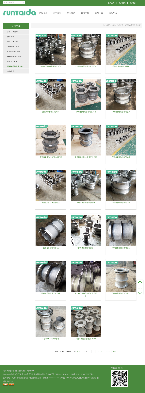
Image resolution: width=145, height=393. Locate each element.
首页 (113, 25)
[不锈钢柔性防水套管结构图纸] (51, 155)
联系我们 (133, 3)
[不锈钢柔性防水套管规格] (121, 155)
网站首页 (43, 13)
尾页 (115, 351)
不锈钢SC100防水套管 (50, 339)
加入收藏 (122, 3)
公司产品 (85, 13)
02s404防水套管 (13, 51)
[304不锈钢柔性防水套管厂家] (86, 64)
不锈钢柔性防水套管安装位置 (86, 157)
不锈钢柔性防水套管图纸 (121, 293)
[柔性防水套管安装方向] (51, 110)
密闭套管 (10, 71)
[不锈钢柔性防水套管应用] (51, 246)
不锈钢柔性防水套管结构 (121, 203)
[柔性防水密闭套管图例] (121, 64)
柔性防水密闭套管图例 (120, 66)
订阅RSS (30, 371)
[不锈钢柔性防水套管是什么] (86, 110)
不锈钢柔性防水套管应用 (50, 248)
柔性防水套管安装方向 (50, 112)
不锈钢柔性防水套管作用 (50, 203)
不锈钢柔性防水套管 (15, 66)
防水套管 (10, 37)
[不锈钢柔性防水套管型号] (86, 246)
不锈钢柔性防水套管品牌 (121, 112)
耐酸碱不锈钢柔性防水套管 (50, 66)
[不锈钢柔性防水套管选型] (121, 246)
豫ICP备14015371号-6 (84, 374)
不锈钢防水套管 (13, 47)
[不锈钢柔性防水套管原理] (86, 201)
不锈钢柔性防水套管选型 (121, 248)
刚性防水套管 (12, 42)
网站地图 (22, 371)
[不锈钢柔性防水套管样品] (51, 291)
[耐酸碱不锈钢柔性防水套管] (51, 64)
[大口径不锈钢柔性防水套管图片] (86, 291)
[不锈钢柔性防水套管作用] (51, 201)
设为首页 (111, 3)
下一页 (108, 351)
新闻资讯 (71, 13)
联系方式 (113, 13)
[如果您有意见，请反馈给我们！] (140, 287)
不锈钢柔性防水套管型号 (85, 248)
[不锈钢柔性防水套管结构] (121, 201)
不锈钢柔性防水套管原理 (85, 203)
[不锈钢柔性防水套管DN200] (86, 337)
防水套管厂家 (12, 61)
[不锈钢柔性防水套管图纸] (121, 291)
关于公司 (57, 13)
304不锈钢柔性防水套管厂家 (86, 66)
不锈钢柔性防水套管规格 (121, 157)
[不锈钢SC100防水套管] (51, 337)
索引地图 (14, 371)
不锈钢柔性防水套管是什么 (86, 112)
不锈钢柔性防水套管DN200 (85, 339)
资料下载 (99, 13)
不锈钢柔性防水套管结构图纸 (51, 157)
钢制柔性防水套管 (14, 56)
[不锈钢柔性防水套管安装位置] (86, 155)
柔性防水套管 (12, 32)
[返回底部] (140, 292)
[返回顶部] (140, 282)
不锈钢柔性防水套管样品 (50, 293)
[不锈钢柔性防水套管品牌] (121, 110)
